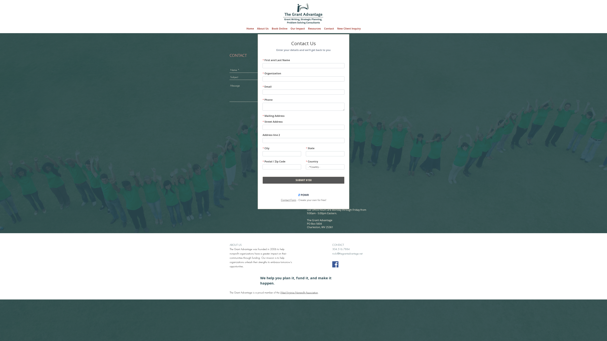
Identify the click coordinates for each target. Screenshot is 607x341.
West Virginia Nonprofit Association (299, 292)
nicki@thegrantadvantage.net (347, 253)
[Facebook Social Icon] (335, 264)
